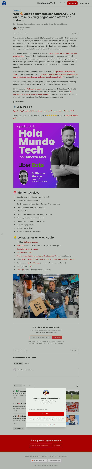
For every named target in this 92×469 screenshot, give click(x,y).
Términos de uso (46, 418)
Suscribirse (46, 414)
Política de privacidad (57, 420)
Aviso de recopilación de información (39, 420)
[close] (63, 390)
